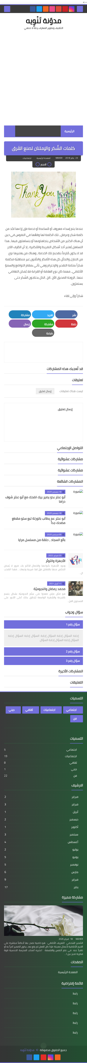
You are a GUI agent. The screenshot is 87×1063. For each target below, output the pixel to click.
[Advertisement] (43, 77)
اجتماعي (71, 709)
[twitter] (39, 9)
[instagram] (71, 9)
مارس (41, 872)
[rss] (46, 9)
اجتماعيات (27, 158)
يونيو (41, 857)
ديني (12, 709)
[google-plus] (59, 9)
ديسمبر (41, 819)
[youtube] (43, 1057)
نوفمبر (41, 864)
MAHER (79, 939)
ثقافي (29, 709)
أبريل (41, 811)
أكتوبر (41, 827)
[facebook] (33, 9)
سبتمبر (41, 834)
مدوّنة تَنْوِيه (43, 20)
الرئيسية (69, 131)
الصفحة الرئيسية (44, 158)
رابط (75, 993)
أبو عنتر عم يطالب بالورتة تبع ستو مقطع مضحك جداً (38, 520)
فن (75, 718)
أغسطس (41, 842)
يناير (41, 887)
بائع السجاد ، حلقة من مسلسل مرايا (41, 540)
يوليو (41, 849)
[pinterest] (65, 9)
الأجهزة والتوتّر (55, 561)
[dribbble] (52, 9)
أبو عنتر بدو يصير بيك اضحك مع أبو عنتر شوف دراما (35, 499)
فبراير (41, 796)
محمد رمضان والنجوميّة (49, 589)
